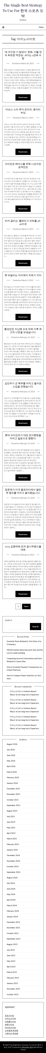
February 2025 (13, 844)
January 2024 (12, 916)
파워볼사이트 (10, 1021)
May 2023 (11, 961)
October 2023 (12, 933)
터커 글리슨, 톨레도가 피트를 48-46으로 (23, 222)
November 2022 (13, 989)
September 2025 (13, 805)
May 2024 (11, 894)
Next (26, 606)
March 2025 (12, 838)
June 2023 (11, 955)
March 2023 (12, 972)
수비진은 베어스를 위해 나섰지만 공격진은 (23, 165)
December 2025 (13, 788)
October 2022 (12, 994)
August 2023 (12, 944)
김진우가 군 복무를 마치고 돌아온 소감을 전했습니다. (23, 384)
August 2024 (12, 877)
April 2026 (11, 766)
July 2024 (11, 883)
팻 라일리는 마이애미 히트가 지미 (23, 275)
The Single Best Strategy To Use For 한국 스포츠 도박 (23, 10)
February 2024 (13, 911)
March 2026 (12, 772)
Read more (23, 97)
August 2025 (12, 811)
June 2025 (11, 822)
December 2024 (13, 855)
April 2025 (11, 833)
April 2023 (11, 966)
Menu (41, 27)
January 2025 (12, 850)
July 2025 (11, 816)
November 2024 (13, 861)
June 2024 (11, 889)
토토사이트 (9, 1015)
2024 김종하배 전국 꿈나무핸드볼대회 (23, 548)
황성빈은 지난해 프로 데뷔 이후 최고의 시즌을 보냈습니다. (23, 330)
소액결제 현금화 (11, 1030)
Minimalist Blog (27, 1047)
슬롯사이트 (9, 1024)
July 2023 (11, 950)
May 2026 (11, 761)
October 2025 (12, 800)
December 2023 (13, 922)
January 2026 (12, 783)
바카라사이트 (10, 1027)
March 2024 (12, 905)
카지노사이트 (15, 691)
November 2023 (13, 927)
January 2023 (12, 983)
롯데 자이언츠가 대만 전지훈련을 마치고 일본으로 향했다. (23, 436)
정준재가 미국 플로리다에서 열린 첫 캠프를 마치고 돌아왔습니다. (23, 491)
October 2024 (12, 866)
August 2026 (12, 744)
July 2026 (11, 750)
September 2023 (13, 939)
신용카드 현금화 (11, 1033)
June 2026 (11, 755)
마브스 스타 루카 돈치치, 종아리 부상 (23, 111)
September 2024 (13, 872)
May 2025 (11, 827)
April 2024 (11, 900)
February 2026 (13, 777)
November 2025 (13, 794)
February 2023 (13, 978)
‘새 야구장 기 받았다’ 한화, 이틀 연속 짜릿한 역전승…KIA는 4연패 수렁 (23, 55)
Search (8, 620)
